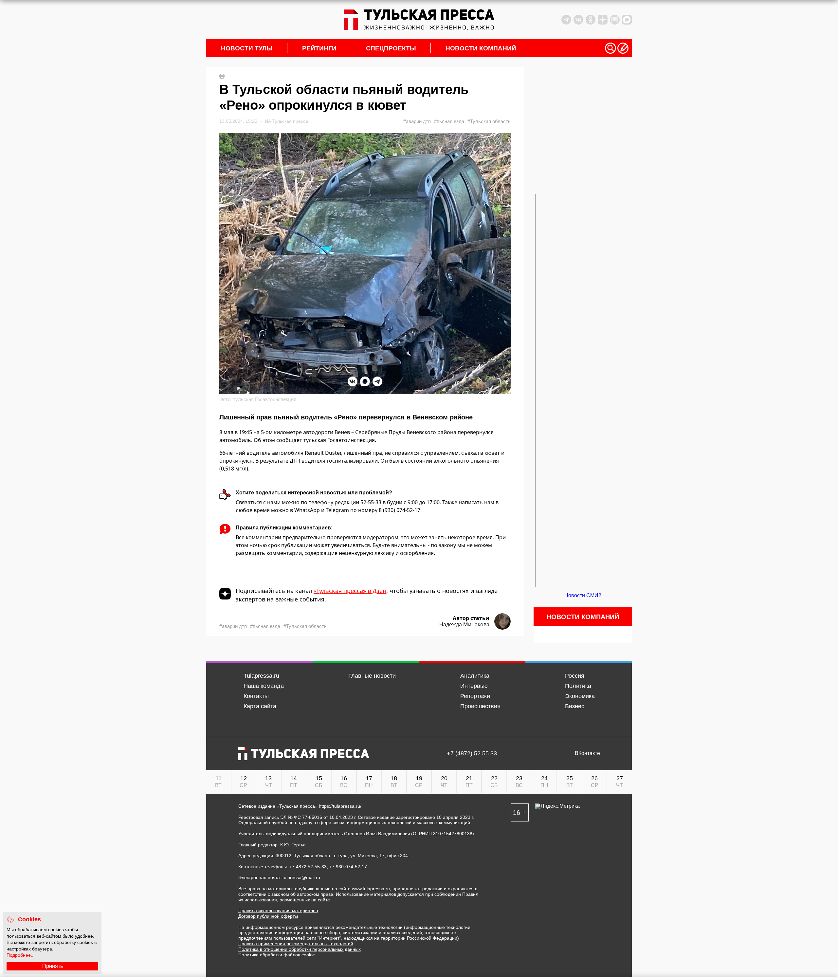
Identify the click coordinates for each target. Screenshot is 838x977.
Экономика (580, 696)
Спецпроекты (391, 48)
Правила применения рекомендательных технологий (295, 943)
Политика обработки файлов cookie (276, 954)
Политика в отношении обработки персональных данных (299, 949)
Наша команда (264, 686)
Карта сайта (260, 706)
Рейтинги (319, 48)
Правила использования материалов (278, 910)
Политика (578, 686)
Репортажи (475, 696)
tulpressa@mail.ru (301, 877)
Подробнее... (21, 955)
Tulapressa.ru (261, 676)
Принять (52, 966)
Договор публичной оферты (268, 916)
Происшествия (480, 706)
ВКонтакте (587, 753)
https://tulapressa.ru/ (340, 806)
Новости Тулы (247, 48)
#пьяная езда (449, 121)
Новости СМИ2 (582, 595)
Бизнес (574, 706)
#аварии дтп (417, 121)
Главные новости (372, 676)
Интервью (474, 686)
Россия (574, 676)
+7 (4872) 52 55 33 (472, 753)
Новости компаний (481, 48)
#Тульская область (489, 121)
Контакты (256, 696)
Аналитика (474, 676)
